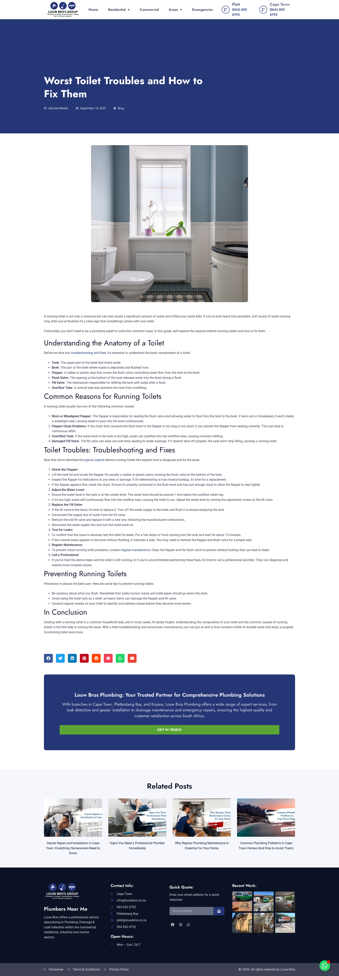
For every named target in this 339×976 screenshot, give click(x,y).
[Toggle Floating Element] (324, 965)
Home (93, 9)
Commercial (149, 9)
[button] (48, 658)
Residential (117, 9)
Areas (173, 9)
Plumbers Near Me (65, 909)
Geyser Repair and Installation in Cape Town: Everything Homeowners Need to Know (73, 848)
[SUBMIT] (218, 911)
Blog (121, 108)
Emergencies (202, 9)
